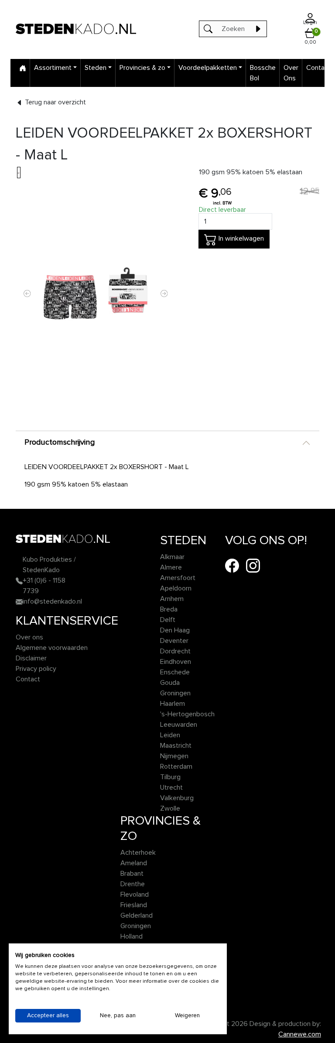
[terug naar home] (76, 28)
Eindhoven (175, 661)
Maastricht (175, 745)
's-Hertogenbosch (187, 714)
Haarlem (172, 703)
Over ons (29, 637)
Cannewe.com (299, 1034)
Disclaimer (31, 658)
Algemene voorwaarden (52, 647)
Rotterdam (176, 766)
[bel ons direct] (19, 580)
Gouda (170, 682)
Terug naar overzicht (54, 102)
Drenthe (132, 884)
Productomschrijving (59, 442)
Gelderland (136, 915)
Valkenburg (177, 797)
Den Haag (175, 630)
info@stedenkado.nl (52, 601)
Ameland (133, 863)
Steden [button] (95, 67)
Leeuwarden (178, 724)
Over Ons (291, 73)
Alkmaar (172, 556)
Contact (318, 67)
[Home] (23, 67)
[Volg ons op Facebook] (232, 565)
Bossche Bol (263, 73)
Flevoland (134, 894)
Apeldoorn (175, 588)
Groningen (175, 693)
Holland (131, 936)
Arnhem (172, 598)
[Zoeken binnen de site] (258, 29)
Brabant (132, 873)
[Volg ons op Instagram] (253, 565)
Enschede (175, 672)
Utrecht (171, 787)
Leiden (170, 735)
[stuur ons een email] (19, 601)
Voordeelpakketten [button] (207, 67)
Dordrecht (175, 651)
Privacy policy (36, 668)
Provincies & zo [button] (142, 67)
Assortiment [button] (53, 67)
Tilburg (170, 777)
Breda (169, 609)
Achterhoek (138, 852)
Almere (171, 567)
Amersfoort (177, 577)
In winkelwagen (240, 238)
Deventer (174, 640)
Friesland (133, 904)
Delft (167, 619)
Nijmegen (174, 756)
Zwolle (170, 808)
